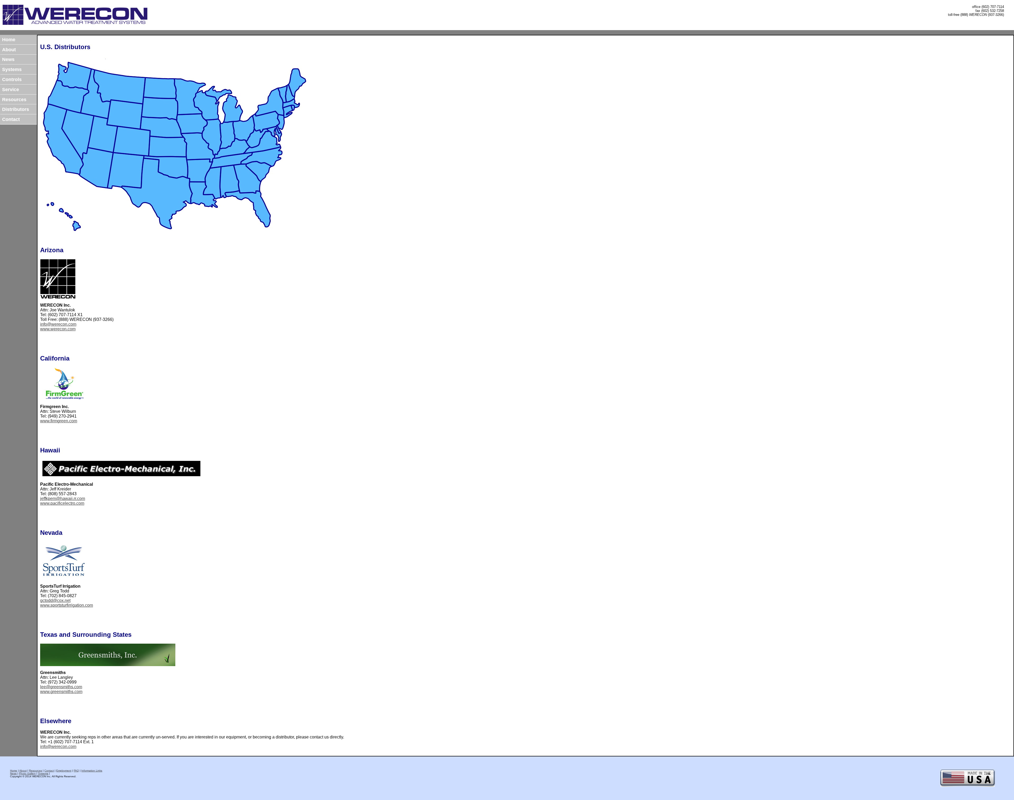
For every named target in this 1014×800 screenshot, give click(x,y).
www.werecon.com (58, 329)
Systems (12, 69)
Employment (63, 770)
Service (10, 89)
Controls (12, 79)
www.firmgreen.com (58, 421)
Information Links (91, 770)
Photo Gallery (27, 773)
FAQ (76, 770)
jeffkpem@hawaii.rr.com (62, 498)
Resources (14, 99)
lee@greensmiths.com (61, 687)
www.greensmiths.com (61, 691)
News (8, 59)
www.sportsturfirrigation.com (66, 605)
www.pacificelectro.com (62, 503)
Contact (11, 119)
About (9, 49)
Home (8, 39)
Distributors (15, 109)
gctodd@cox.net (55, 600)
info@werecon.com (58, 324)
